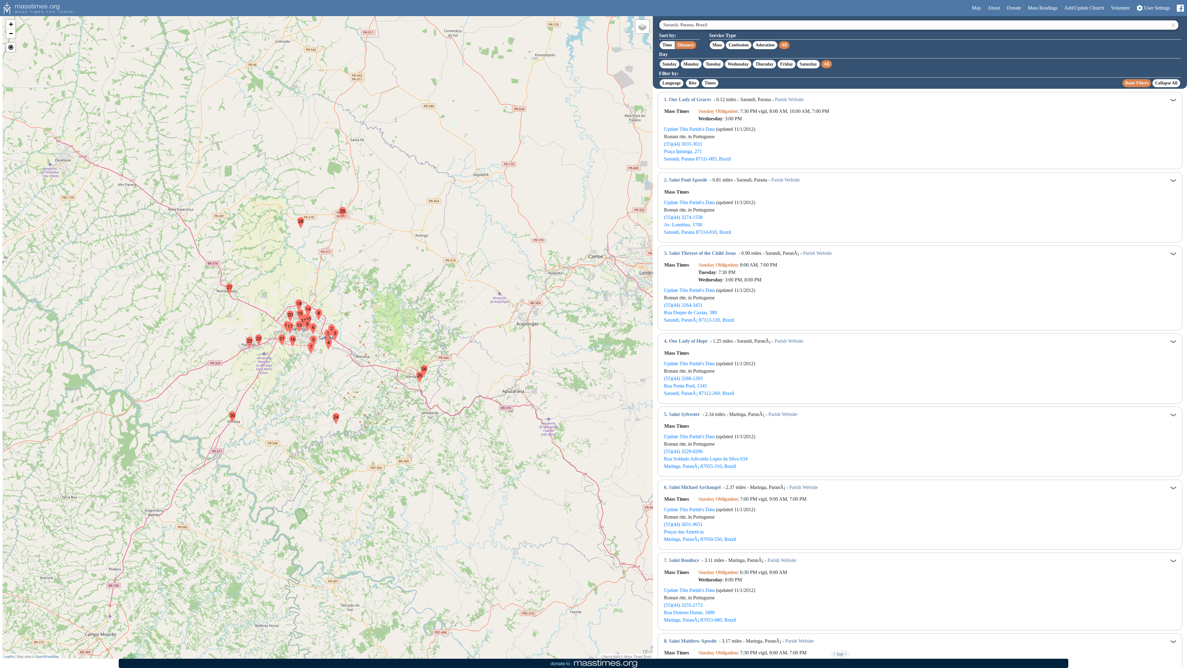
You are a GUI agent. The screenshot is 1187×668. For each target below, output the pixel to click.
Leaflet (9, 656)
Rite (692, 83)
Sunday (669, 64)
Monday (691, 64)
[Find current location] (10, 47)
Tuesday (713, 64)
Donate (1014, 8)
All (784, 45)
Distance (686, 45)
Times (710, 83)
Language (671, 83)
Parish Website (789, 99)
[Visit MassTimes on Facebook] (1180, 8)
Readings (1042, 8)
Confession (739, 45)
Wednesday (738, 64)
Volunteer (1120, 8)
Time (667, 45)
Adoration (765, 45)
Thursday (764, 64)
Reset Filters (1136, 83)
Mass (717, 45)
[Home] (38, 7)
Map (976, 8)
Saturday (808, 64)
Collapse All (1166, 83)
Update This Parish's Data (689, 129)
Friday (786, 64)
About (994, 8)
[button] (325, 330)
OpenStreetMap (47, 656)
